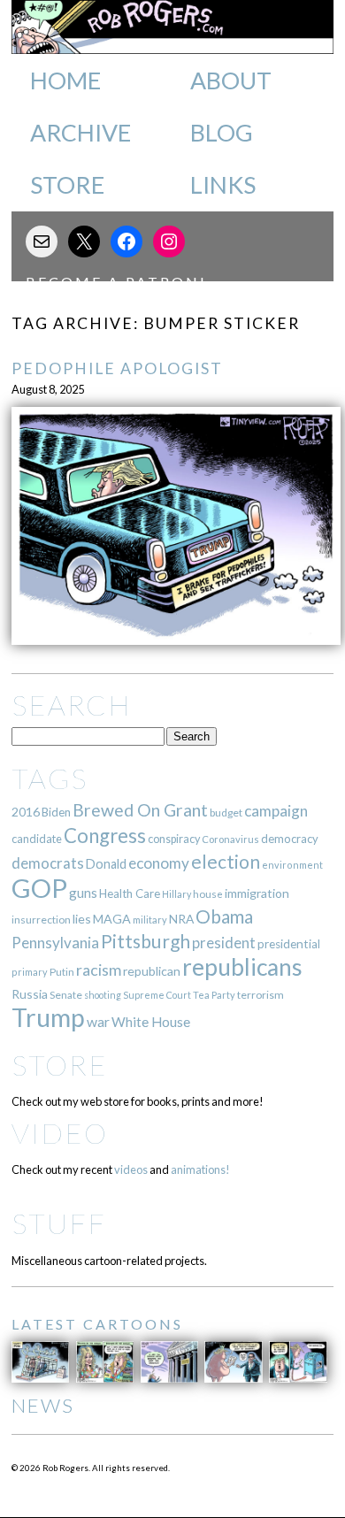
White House (150, 1022)
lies (82, 918)
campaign (276, 810)
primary (30, 972)
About (231, 80)
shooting (102, 994)
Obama (224, 916)
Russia (30, 993)
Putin (62, 971)
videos (131, 1169)
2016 (26, 811)
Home (65, 80)
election (225, 861)
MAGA (112, 918)
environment (292, 864)
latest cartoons (97, 1323)
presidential (288, 944)
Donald (106, 863)
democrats (48, 863)
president (224, 943)
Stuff (59, 1223)
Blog (221, 133)
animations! (200, 1169)
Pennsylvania (55, 942)
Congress (105, 835)
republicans (242, 967)
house (208, 894)
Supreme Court (157, 994)
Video (60, 1133)
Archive (80, 133)
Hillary (176, 894)
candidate (37, 839)
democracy (289, 839)
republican (151, 970)
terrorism (260, 994)
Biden (56, 812)
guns (83, 893)
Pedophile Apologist (117, 368)
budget (226, 812)
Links (223, 185)
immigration (257, 893)
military (150, 919)
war (98, 1021)
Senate (66, 994)
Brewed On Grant (140, 810)
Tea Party (214, 994)
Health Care (129, 893)
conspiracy (174, 839)
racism (98, 970)
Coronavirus (230, 839)
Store (67, 185)
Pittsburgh (145, 941)
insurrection (41, 919)
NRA (181, 918)
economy (158, 863)
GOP (39, 887)
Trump (48, 1017)
